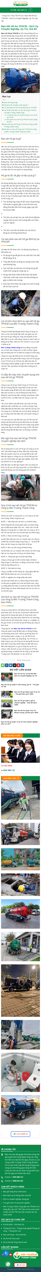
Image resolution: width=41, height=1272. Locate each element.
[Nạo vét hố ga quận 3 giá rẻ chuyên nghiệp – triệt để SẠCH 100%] (7, 703)
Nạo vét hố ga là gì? (11, 102)
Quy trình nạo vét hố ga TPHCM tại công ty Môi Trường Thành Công (20, 125)
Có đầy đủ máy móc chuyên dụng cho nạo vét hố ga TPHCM (22, 116)
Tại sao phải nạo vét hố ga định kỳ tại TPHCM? (20, 108)
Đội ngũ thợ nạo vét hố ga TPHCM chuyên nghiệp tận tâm (22, 121)
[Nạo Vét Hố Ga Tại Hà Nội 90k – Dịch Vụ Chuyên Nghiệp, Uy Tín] (7, 677)
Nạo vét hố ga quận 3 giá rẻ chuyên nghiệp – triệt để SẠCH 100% (25, 703)
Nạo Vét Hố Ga (17, 15)
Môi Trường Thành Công (10, 347)
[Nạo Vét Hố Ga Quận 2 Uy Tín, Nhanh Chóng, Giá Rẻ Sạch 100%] (7, 714)
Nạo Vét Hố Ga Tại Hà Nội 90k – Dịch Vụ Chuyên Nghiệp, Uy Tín (25, 675)
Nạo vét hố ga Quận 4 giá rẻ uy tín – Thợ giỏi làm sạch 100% (27, 693)
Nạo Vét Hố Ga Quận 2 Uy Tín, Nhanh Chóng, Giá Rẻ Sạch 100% (26, 711)
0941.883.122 (9, 770)
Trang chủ (6, 15)
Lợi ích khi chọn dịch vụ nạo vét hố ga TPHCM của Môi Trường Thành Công (20, 111)
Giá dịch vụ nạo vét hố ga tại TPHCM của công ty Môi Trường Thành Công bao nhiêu (20, 130)
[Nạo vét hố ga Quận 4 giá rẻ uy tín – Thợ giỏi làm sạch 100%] (7, 694)
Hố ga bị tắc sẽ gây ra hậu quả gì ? (16, 105)
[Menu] (30, 10)
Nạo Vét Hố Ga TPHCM (23, 628)
